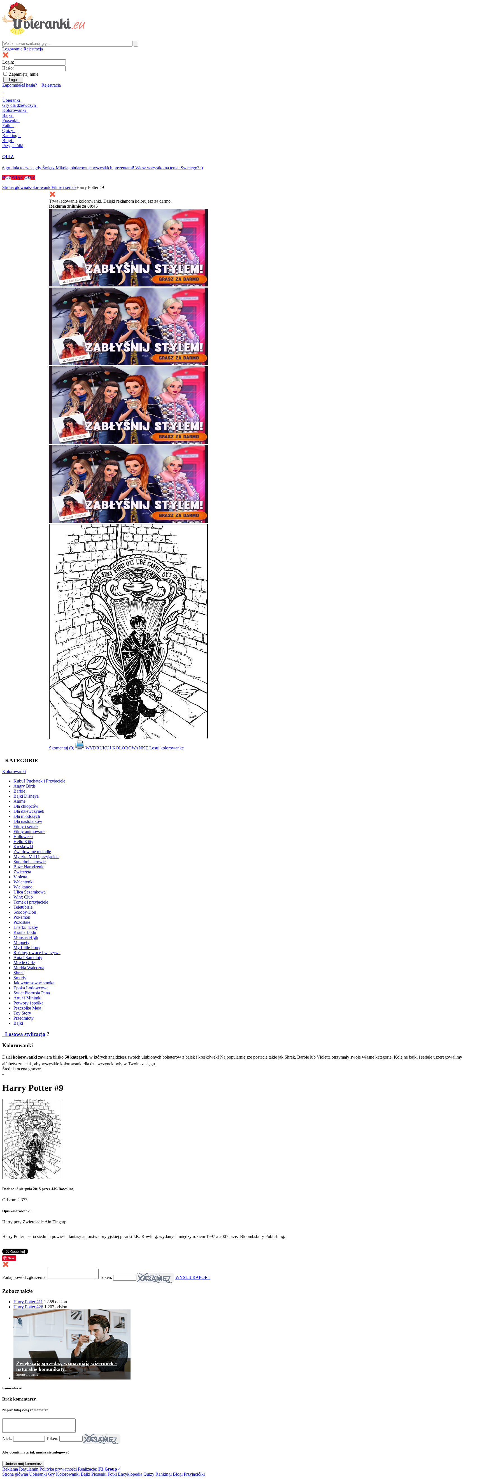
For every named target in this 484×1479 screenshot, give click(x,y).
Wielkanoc (22, 887)
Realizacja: (97, 1469)
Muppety (21, 942)
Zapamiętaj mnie (23, 74)
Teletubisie (22, 907)
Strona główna (15, 187)
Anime (19, 801)
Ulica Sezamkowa (29, 892)
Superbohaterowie (29, 861)
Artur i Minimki (27, 998)
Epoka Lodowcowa (30, 987)
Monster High (25, 937)
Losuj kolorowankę (166, 748)
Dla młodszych (26, 816)
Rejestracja (33, 49)
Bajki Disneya (26, 796)
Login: (8, 62)
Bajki (18, 1023)
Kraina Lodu (24, 932)
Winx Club (23, 897)
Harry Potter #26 (28, 1306)
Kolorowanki (14, 110)
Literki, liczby (25, 927)
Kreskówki (23, 846)
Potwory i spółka (28, 1003)
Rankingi (11, 135)
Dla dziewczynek (28, 811)
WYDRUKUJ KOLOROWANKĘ (116, 748)
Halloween (23, 836)
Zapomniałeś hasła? (19, 85)
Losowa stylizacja (24, 1034)
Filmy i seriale (64, 187)
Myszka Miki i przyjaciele (36, 856)
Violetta (20, 876)
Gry (19, 105)
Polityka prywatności (58, 1469)
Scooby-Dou (24, 912)
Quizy (8, 130)
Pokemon (21, 917)
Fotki (7, 125)
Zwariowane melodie (32, 851)
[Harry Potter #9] (31, 1177)
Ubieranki (11, 100)
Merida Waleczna (28, 967)
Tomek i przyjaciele (30, 902)
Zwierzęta (22, 871)
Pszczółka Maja (27, 1008)
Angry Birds (24, 786)
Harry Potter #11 (28, 1301)
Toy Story (22, 1013)
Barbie (19, 791)
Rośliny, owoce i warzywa (37, 952)
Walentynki (23, 881)
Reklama (10, 1469)
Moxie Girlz (24, 962)
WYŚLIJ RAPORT (192, 1277)
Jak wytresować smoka (33, 982)
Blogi (7, 140)
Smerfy (19, 977)
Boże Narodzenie (28, 866)
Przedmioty (23, 1018)
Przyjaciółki (12, 145)
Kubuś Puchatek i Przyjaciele (39, 781)
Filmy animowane (29, 831)
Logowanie (12, 49)
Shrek (18, 972)
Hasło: (8, 68)
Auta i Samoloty (27, 957)
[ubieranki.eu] (43, 33)
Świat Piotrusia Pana (31, 992)
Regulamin (28, 1469)
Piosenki (10, 120)
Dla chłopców (25, 806)
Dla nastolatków (27, 821)
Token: (106, 1277)
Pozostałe (21, 922)
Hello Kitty (23, 841)
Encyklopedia (130, 1474)
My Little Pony (26, 947)
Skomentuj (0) (61, 748)
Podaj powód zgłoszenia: (25, 1277)
